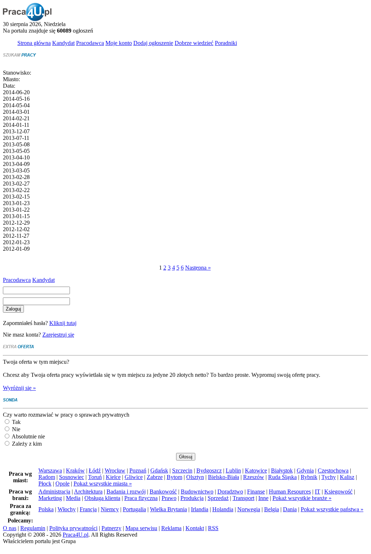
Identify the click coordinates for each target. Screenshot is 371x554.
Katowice (256, 470)
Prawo (169, 498)
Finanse (256, 491)
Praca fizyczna (141, 498)
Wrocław (115, 470)
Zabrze (155, 477)
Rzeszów (253, 477)
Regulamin (32, 528)
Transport (243, 498)
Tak (16, 422)
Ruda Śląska (282, 477)
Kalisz (347, 477)
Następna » (198, 267)
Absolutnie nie (28, 436)
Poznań (137, 470)
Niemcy (110, 509)
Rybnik (309, 477)
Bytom (174, 477)
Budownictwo (197, 491)
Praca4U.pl (75, 535)
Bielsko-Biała (223, 477)
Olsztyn (195, 477)
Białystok (282, 470)
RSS (213, 528)
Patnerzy (111, 528)
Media (73, 498)
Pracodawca (17, 280)
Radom (46, 477)
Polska (46, 509)
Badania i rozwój (126, 491)
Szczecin (182, 470)
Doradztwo (230, 491)
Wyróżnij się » (19, 388)
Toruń (95, 477)
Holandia (222, 509)
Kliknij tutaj (62, 323)
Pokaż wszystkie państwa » (332, 509)
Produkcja (192, 498)
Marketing (50, 498)
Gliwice (134, 477)
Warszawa (50, 470)
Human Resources (290, 491)
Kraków (75, 470)
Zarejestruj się (58, 335)
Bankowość (163, 491)
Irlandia (199, 509)
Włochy (67, 509)
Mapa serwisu (141, 528)
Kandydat (43, 280)
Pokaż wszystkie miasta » (103, 483)
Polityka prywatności (73, 528)
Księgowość (338, 491)
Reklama (171, 528)
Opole (62, 483)
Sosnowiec (71, 477)
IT (317, 491)
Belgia (271, 509)
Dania (290, 509)
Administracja (54, 491)
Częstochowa (333, 470)
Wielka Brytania (168, 509)
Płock (44, 483)
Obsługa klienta (102, 498)
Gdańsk (159, 470)
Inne (263, 498)
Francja (88, 509)
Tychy (328, 477)
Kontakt (195, 528)
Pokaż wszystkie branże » (302, 498)
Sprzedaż (218, 498)
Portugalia (134, 509)
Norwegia (248, 509)
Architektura (88, 491)
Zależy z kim (26, 444)
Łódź (95, 470)
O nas (9, 528)
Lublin (233, 470)
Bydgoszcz (209, 470)
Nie (15, 429)
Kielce (113, 477)
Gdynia (305, 470)
